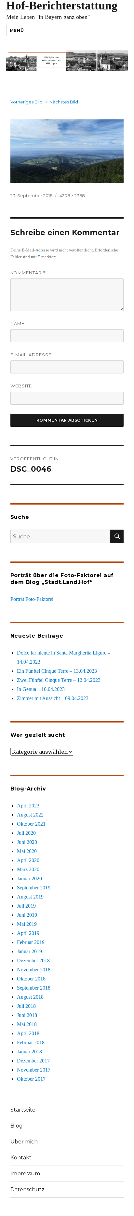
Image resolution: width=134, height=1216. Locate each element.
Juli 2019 (26, 906)
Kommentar (28, 273)
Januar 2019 (29, 951)
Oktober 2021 (31, 824)
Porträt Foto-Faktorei (31, 599)
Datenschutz (27, 1189)
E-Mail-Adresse (30, 354)
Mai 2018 (27, 1024)
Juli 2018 (26, 1006)
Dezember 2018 (33, 960)
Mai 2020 (27, 851)
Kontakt (21, 1158)
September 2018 (33, 988)
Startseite (22, 1110)
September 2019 (33, 887)
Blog (16, 1126)
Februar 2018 (31, 1042)
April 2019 (28, 933)
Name (17, 323)
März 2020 (28, 869)
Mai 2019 (27, 924)
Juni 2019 (27, 915)
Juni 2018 (27, 1015)
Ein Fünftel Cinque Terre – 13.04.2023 (57, 671)
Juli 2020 (26, 833)
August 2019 (30, 896)
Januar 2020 (29, 878)
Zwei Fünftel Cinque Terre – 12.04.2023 (58, 680)
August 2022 (30, 814)
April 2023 (28, 805)
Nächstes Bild (63, 101)
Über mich (24, 1142)
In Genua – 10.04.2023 (41, 689)
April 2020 (28, 860)
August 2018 (30, 997)
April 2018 (28, 1033)
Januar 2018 (29, 1051)
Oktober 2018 (31, 978)
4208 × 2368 (72, 195)
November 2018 (33, 969)
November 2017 (33, 1070)
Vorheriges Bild (26, 101)
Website (21, 385)
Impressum (25, 1173)
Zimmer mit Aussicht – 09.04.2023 (52, 698)
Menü (17, 30)
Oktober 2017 (31, 1079)
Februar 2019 (31, 942)
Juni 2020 (27, 842)
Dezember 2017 (33, 1060)
